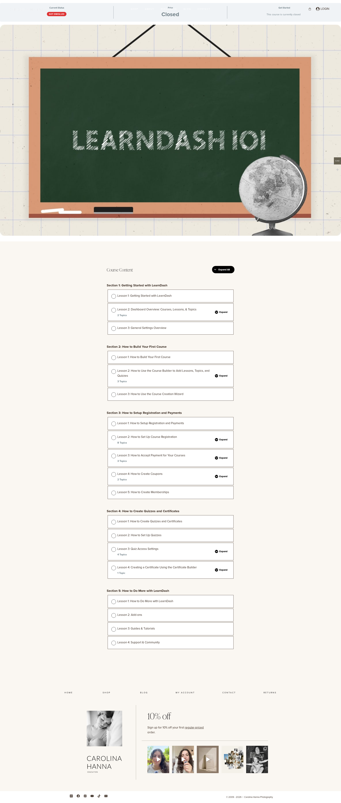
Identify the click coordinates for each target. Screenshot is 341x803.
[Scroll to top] (337, 686)
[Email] (106, 796)
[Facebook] (78, 796)
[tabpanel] (170, 352)
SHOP (134, 8)
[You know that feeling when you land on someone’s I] (232, 759)
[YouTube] (92, 796)
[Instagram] (71, 796)
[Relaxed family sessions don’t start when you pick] (183, 759)
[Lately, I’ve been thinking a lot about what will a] (257, 759)
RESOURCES (169, 8)
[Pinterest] (85, 796)
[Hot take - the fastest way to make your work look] (158, 759)
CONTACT (203, 8)
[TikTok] (99, 796)
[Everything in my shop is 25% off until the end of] (208, 759)
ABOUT (149, 8)
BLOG (187, 8)
